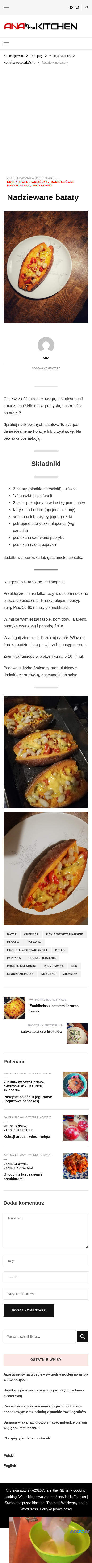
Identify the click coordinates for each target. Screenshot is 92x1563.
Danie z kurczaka (18, 1167)
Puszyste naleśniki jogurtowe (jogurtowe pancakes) (28, 1099)
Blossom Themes (45, 1503)
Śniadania (12, 1090)
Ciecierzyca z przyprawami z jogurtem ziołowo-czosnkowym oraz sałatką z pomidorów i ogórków (45, 1409)
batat (12, 934)
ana (46, 357)
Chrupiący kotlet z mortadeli (27, 1438)
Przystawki (42, 185)
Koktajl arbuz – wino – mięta (27, 1137)
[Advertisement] (46, 114)
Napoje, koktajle (18, 1130)
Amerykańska (15, 1086)
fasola (13, 942)
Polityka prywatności (56, 1509)
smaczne (48, 973)
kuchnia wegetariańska (27, 950)
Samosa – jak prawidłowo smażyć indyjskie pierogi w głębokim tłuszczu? (45, 1425)
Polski (9, 1455)
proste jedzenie (42, 958)
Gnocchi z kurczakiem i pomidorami (23, 1176)
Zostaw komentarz (46, 368)
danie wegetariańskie (64, 934)
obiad (60, 950)
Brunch (35, 1086)
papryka (14, 958)
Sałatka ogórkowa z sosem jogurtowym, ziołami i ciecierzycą (44, 1393)
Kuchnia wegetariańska (27, 181)
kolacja (34, 942)
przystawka (54, 965)
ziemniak (70, 973)
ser (74, 965)
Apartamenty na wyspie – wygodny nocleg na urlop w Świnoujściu (46, 1377)
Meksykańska (18, 185)
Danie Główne (62, 181)
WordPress (29, 1509)
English (10, 1466)
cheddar (31, 934)
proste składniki (21, 965)
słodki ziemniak (20, 973)
